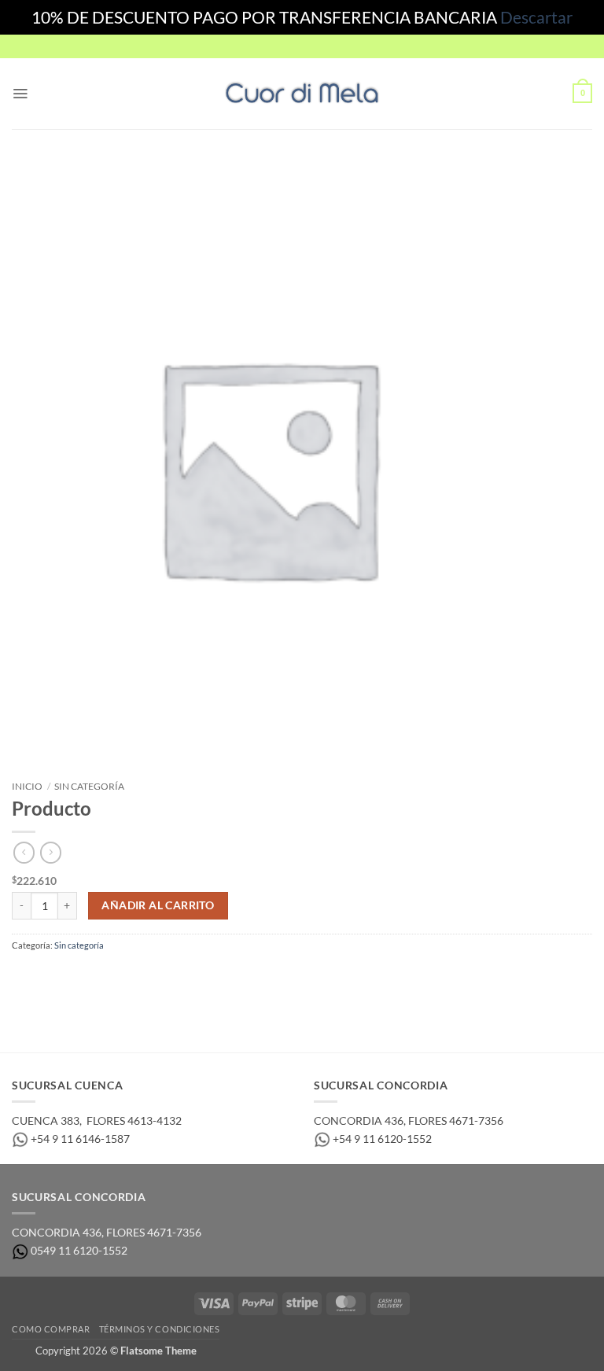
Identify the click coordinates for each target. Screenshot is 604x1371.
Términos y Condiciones (159, 1329)
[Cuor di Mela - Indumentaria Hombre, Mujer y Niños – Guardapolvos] (302, 93)
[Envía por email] (98, 976)
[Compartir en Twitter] (74, 976)
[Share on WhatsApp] (24, 976)
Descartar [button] (536, 17)
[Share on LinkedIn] (148, 976)
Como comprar (51, 1329)
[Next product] (24, 853)
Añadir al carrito (157, 905)
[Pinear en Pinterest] (123, 976)
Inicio (27, 786)
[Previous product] (50, 853)
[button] (20, 94)
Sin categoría (89, 786)
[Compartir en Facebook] (49, 976)
